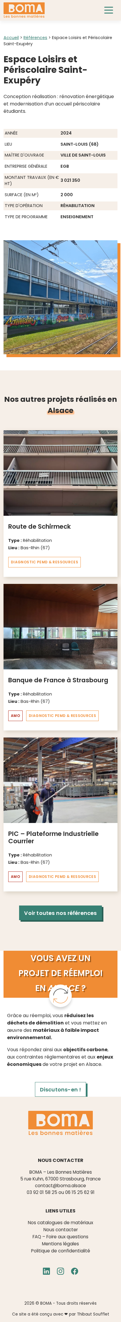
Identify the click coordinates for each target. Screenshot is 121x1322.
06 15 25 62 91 (80, 1192)
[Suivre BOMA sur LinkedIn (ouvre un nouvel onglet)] (46, 1271)
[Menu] (110, 10)
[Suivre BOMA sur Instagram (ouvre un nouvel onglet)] (60, 1271)
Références (35, 38)
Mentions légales (60, 1244)
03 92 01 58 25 (42, 1192)
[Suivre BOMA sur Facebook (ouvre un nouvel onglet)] (74, 1271)
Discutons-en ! (60, 1089)
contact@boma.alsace (60, 1185)
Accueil (11, 38)
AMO (15, 715)
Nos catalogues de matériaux (60, 1222)
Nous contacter (60, 1230)
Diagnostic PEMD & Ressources (44, 562)
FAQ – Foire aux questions (60, 1237)
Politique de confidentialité (60, 1251)
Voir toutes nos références (60, 913)
